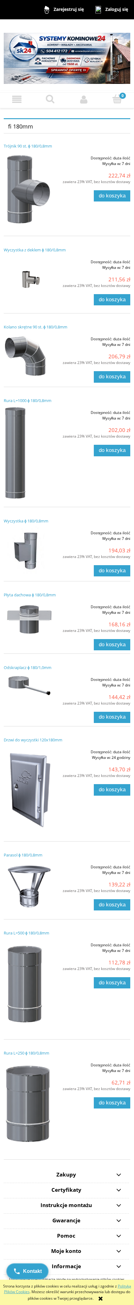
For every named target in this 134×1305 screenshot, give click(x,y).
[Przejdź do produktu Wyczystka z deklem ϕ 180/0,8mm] (29, 280)
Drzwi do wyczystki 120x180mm (33, 740)
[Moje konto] (84, 99)
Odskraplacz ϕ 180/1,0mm (27, 667)
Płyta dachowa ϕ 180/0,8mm (30, 595)
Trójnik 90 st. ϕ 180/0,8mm (28, 146)
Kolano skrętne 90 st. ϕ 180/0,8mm (35, 327)
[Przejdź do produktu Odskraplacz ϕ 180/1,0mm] (29, 685)
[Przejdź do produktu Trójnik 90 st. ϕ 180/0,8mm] (29, 190)
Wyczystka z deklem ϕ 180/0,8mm (35, 250)
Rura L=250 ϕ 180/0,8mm (26, 1053)
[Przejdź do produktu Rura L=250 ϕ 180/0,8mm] (29, 1105)
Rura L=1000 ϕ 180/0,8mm (27, 400)
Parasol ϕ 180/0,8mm (23, 855)
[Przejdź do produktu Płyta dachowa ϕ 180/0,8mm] (29, 617)
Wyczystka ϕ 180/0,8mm (26, 521)
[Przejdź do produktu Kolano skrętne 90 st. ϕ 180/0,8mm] (29, 355)
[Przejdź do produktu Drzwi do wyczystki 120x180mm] (29, 789)
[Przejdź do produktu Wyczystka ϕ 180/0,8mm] (29, 550)
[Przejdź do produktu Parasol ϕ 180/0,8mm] (29, 886)
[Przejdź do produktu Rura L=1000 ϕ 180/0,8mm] (29, 453)
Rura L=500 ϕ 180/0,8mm (26, 933)
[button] (17, 99)
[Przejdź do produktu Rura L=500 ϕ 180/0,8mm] (29, 985)
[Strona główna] (67, 55)
